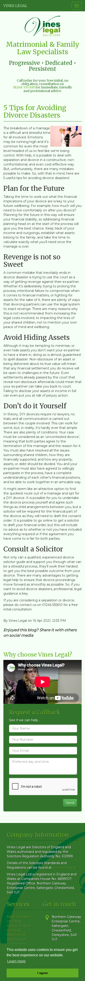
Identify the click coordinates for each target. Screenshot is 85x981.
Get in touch (17, 939)
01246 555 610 (24, 87)
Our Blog (14, 921)
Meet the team (19, 917)
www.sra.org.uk (64, 867)
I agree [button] (42, 973)
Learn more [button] (16, 961)
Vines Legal (15, 5)
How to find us (18, 926)
